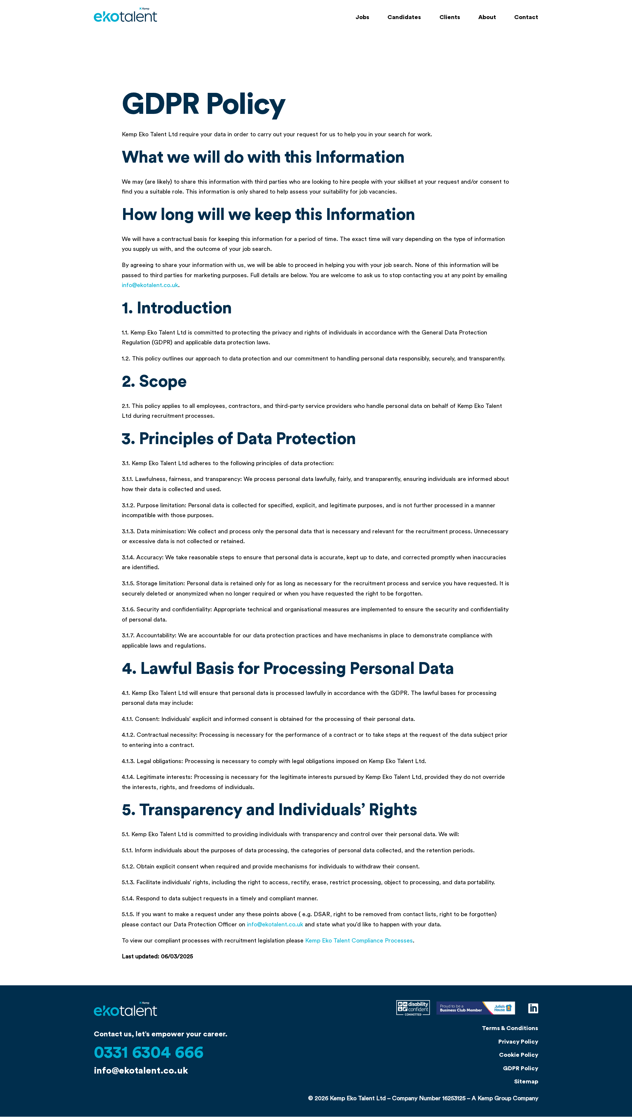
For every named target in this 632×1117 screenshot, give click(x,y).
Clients (449, 17)
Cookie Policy (518, 1055)
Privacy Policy (518, 1042)
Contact (526, 17)
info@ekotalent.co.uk (150, 285)
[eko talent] (125, 1024)
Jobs (362, 17)
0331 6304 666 (148, 1053)
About (487, 17)
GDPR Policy (520, 1068)
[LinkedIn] (533, 1009)
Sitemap (526, 1081)
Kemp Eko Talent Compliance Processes (359, 941)
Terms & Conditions (510, 1028)
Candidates (404, 17)
